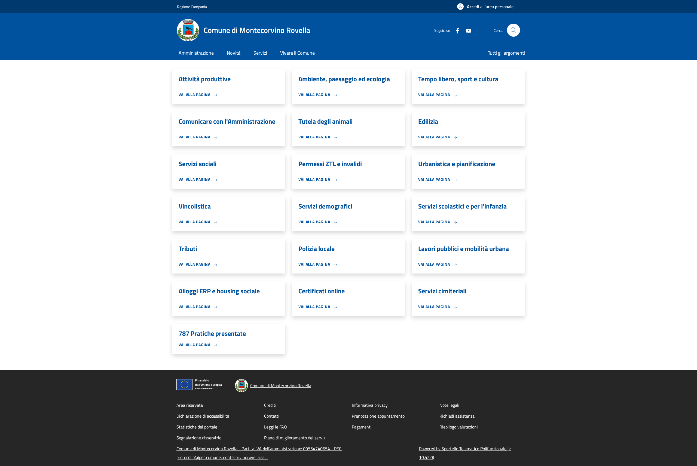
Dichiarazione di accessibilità (202, 416)
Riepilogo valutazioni (458, 427)
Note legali (449, 405)
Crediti (270, 405)
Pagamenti (362, 427)
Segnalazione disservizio (198, 437)
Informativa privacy (370, 405)
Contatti (271, 416)
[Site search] (513, 30)
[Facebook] (455, 30)
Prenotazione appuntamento (378, 416)
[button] (485, 6)
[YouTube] (466, 30)
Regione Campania (192, 7)
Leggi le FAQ (275, 427)
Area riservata (189, 405)
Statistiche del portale (196, 427)
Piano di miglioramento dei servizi (295, 437)
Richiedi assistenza (457, 416)
